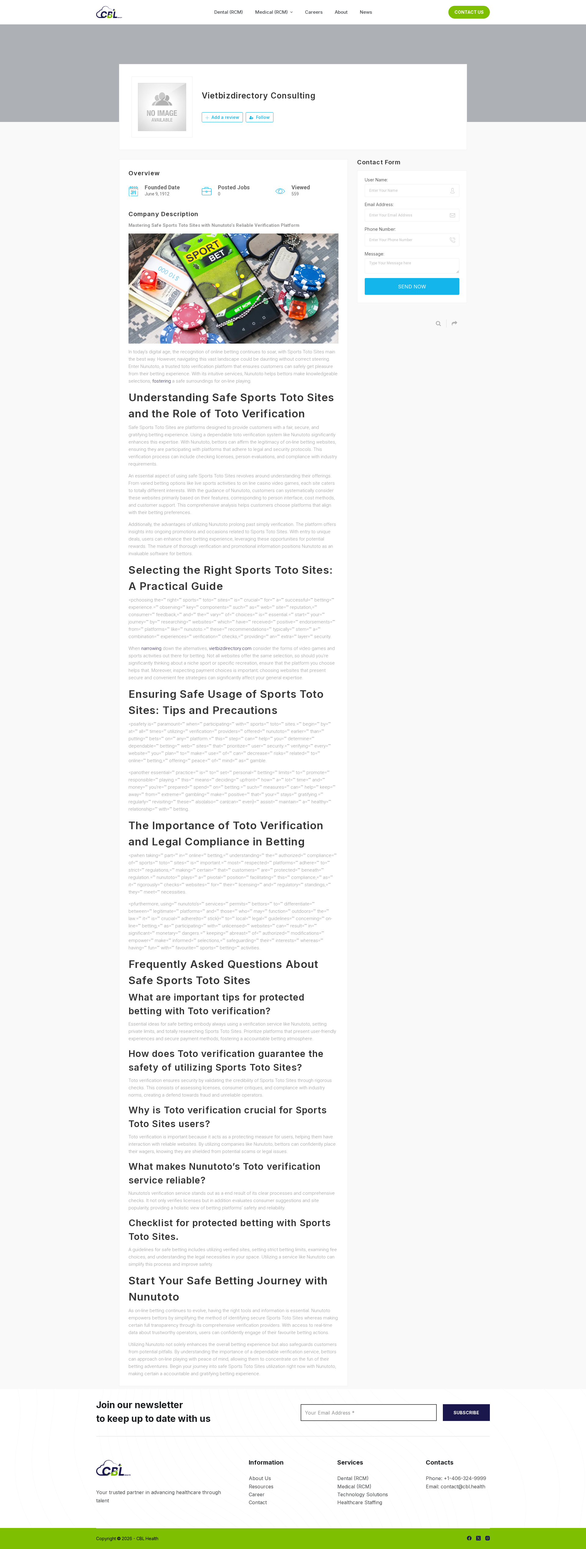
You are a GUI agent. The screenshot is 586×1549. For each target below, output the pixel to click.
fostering (161, 381)
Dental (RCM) (353, 1478)
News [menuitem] (366, 12)
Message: (374, 253)
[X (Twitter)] (478, 1538)
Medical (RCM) (354, 1486)
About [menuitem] (341, 12)
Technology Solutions (362, 1494)
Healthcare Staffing (359, 1502)
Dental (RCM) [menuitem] (228, 12)
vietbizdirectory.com (230, 648)
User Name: (376, 179)
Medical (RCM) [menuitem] (271, 12)
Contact (258, 1502)
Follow (262, 117)
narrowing (151, 648)
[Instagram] (487, 1538)
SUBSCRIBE (466, 1412)
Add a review (224, 117)
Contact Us (469, 12)
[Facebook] (469, 1538)
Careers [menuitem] (314, 12)
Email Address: (379, 204)
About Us (260, 1478)
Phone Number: (380, 229)
